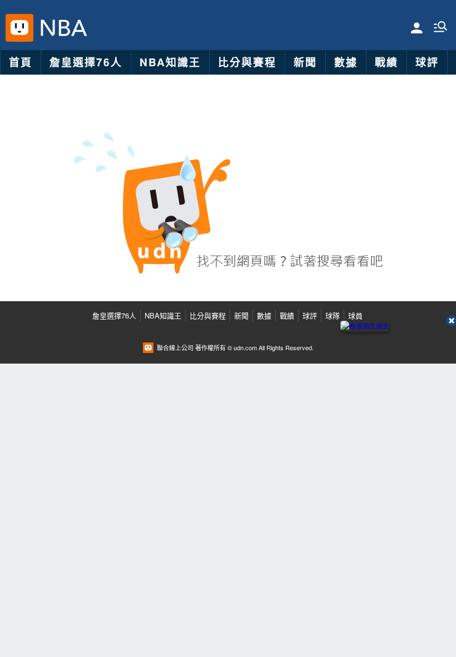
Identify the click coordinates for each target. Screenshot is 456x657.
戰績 (386, 62)
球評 (427, 62)
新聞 (305, 62)
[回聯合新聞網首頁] (19, 28)
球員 (355, 315)
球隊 (332, 315)
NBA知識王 (170, 62)
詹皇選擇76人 (85, 62)
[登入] (417, 27)
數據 (346, 62)
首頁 (20, 62)
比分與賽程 (247, 62)
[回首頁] (60, 28)
